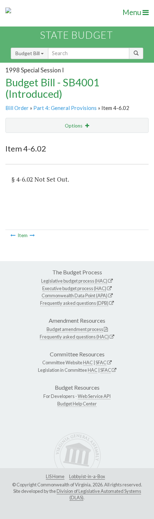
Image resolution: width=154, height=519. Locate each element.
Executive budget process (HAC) (74, 288)
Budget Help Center (77, 404)
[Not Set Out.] (12, 235)
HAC (88, 362)
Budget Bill (28, 53)
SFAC (101, 362)
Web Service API (94, 396)
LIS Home (55, 476)
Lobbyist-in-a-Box (87, 476)
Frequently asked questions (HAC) (74, 337)
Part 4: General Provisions (65, 108)
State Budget (76, 35)
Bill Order (17, 108)
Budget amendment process (75, 329)
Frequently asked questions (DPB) (74, 303)
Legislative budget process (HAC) (74, 281)
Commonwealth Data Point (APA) (74, 295)
